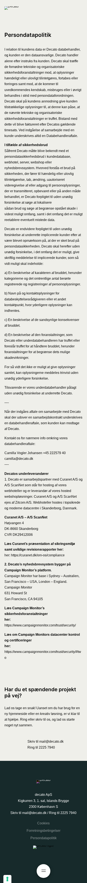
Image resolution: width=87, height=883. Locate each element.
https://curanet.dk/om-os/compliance (38, 555)
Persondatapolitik (43, 838)
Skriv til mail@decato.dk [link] (45, 741)
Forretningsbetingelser (43, 830)
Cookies (43, 823)
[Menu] (43, 871)
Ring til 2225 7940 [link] (41, 747)
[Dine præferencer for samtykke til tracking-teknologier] (7, 879)
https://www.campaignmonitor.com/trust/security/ (40, 625)
